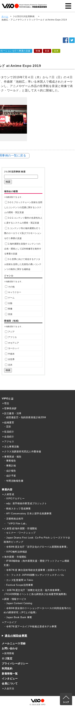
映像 (10, 308)
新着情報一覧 (10, 673)
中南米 (11, 354)
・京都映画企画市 (13, 518)
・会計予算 (10, 475)
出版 (10, 303)
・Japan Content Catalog (18, 603)
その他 (11, 286)
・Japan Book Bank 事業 (18, 617)
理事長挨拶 (10, 408)
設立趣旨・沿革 (12, 413)
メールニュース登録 (14, 643)
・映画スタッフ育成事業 (17, 508)
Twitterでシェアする (72, 40)
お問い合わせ (10, 648)
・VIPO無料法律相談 (15, 551)
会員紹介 (9, 436)
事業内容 (7, 489)
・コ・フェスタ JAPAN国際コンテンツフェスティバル (34, 575)
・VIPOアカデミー (14, 498)
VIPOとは (7, 398)
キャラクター (14, 292)
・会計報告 (10, 470)
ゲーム (11, 297)
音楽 (10, 314)
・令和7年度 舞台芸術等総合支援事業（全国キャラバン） (35, 570)
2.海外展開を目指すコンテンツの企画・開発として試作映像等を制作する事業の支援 (22, 249)
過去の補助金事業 (16, 635)
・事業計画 (10, 465)
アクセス (9, 441)
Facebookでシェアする (65, 40)
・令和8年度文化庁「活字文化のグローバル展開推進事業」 (36, 546)
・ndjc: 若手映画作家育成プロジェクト (25, 503)
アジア (11, 331)
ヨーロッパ (13, 348)
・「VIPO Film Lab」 (16, 523)
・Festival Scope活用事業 (18, 585)
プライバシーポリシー (15, 663)
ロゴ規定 (7, 658)
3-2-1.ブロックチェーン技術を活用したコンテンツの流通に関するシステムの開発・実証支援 (23, 207)
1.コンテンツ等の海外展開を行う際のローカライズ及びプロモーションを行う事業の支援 (22, 233)
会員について (10, 683)
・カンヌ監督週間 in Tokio (18, 580)
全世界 (11, 359)
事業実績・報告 (12, 456)
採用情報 (9, 653)
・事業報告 (10, 460)
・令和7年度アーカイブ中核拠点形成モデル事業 (30, 626)
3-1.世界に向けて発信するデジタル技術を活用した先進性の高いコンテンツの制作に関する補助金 (22, 264)
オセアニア (13, 343)
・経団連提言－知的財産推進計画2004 (25, 417)
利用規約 (7, 668)
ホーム (4, 16)
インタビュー (10, 678)
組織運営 (9, 422)
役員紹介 (9, 431)
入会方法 (9, 688)
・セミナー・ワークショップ (20, 532)
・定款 (7, 426)
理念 (6, 403)
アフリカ (12, 337)
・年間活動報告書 (13, 480)
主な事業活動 (11, 446)
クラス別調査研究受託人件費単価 (22, 451)
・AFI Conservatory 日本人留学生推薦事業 (28, 513)
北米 (10, 365)
